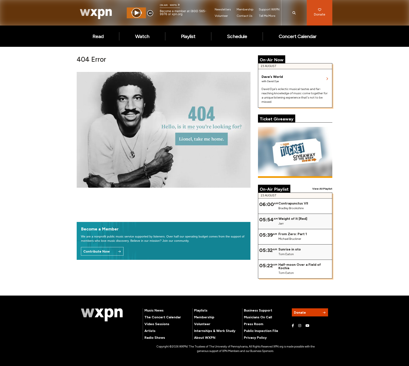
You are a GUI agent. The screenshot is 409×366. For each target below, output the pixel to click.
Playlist (188, 36)
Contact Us (244, 16)
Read (98, 36)
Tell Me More (267, 16)
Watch (142, 36)
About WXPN (204, 338)
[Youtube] (307, 326)
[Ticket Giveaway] (295, 152)
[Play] (136, 13)
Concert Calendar (298, 36)
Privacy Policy (255, 338)
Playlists (200, 310)
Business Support (258, 310)
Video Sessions (156, 324)
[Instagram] (299, 326)
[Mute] (150, 13)
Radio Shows (154, 338)
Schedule (237, 36)
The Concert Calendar (162, 317)
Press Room (253, 324)
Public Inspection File (261, 331)
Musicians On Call (258, 317)
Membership (245, 9)
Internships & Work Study (214, 331)
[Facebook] (293, 326)
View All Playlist (322, 188)
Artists (150, 331)
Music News (154, 310)
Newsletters (223, 9)
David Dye (273, 81)
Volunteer (221, 16)
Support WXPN (269, 9)
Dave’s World (272, 77)
